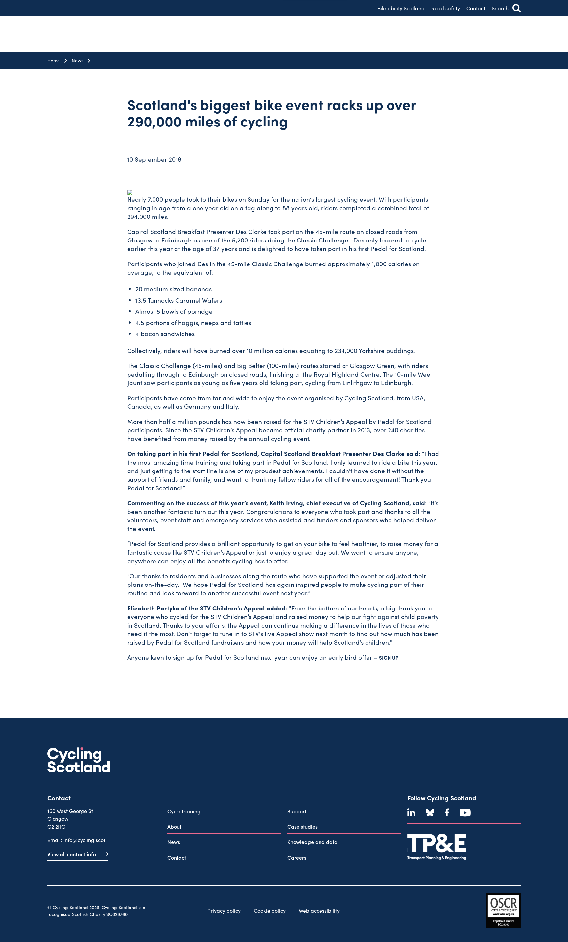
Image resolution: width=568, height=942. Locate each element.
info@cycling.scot (84, 840)
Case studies (302, 826)
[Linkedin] (411, 812)
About (174, 826)
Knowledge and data (312, 841)
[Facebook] (447, 812)
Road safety (445, 8)
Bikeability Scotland (401, 8)
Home (53, 60)
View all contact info (71, 854)
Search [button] (500, 8)
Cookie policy (270, 910)
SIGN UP (388, 657)
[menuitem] (224, 812)
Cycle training (184, 811)
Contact (475, 8)
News (77, 60)
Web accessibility (319, 910)
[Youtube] (465, 812)
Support (296, 811)
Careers (296, 857)
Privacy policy (224, 910)
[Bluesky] (430, 812)
